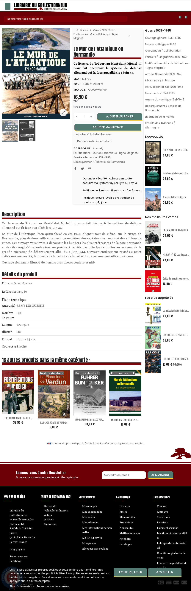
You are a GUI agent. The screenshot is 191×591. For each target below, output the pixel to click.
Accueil (97, 148)
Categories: (82, 148)
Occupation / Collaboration (163, 50)
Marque (7, 283)
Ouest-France (97, 89)
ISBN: (76, 84)
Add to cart (10, 411)
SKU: (76, 79)
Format (7, 339)
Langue (7, 324)
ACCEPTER (164, 572)
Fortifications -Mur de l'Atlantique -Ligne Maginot (105, 153)
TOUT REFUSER (130, 572)
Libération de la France (160, 117)
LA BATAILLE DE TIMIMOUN (175, 230)
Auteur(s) (8, 305)
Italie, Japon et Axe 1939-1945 (164, 87)
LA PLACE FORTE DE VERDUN (53, 422)
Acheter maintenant (108, 127)
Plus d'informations (22, 586)
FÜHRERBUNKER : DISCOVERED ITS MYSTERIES (97, 419)
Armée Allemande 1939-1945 (92, 157)
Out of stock (46, 416)
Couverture (9, 346)
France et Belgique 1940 (160, 44)
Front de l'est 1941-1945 (160, 93)
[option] (36, 73)
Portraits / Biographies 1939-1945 (166, 57)
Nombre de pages (8, 315)
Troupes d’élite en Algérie (174, 197)
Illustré (7, 332)
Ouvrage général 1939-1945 (163, 38)
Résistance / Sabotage (160, 80)
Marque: (79, 89)
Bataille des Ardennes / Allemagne (160, 125)
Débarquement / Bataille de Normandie (99, 162)
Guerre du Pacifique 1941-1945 (164, 99)
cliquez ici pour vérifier (129, 443)
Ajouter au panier (119, 116)
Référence (9, 291)
